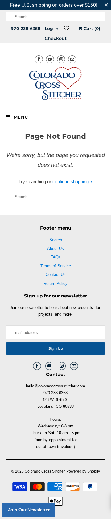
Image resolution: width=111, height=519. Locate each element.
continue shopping (71, 181)
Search (55, 240)
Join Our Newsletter (29, 509)
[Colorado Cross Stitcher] (55, 84)
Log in (52, 28)
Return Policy (55, 283)
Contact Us (56, 274)
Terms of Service (55, 266)
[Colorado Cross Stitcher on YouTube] (50, 59)
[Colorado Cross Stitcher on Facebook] (39, 59)
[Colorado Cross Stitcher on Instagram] (61, 59)
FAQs (56, 257)
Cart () (91, 28)
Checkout (56, 38)
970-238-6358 (25, 28)
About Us (55, 248)
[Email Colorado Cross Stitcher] (72, 59)
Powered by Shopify (83, 471)
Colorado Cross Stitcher (44, 471)
